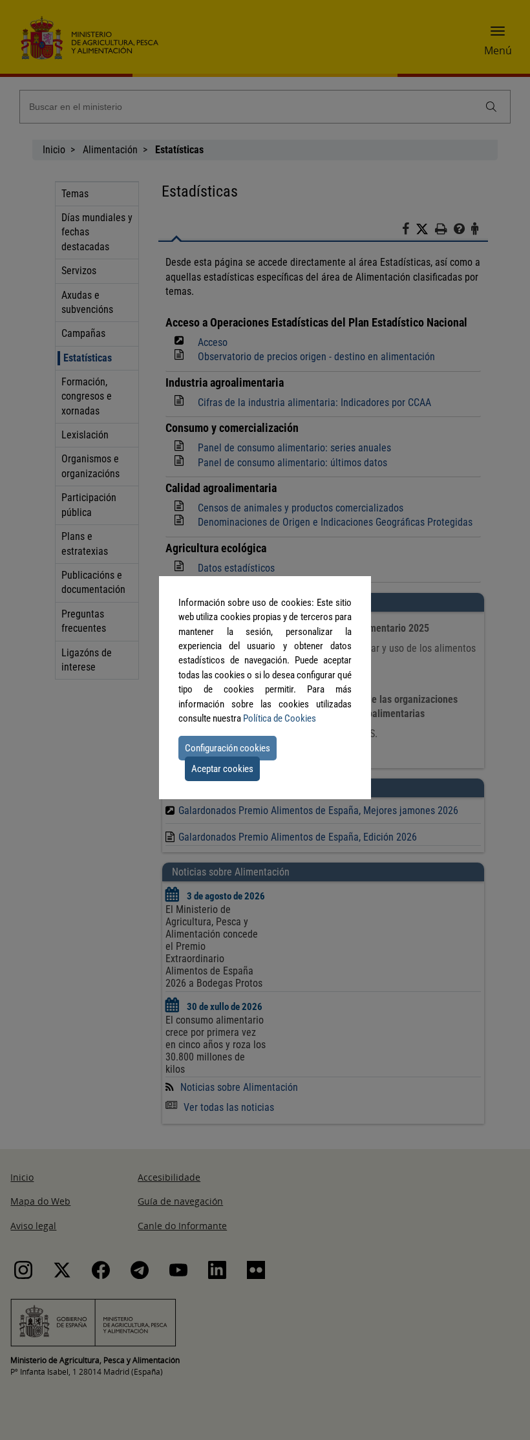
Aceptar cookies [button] (222, 769)
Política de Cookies (279, 718)
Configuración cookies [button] (227, 748)
